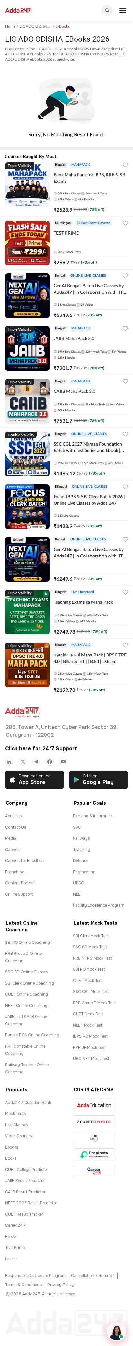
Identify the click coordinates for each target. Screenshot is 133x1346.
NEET (78, 894)
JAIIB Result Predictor (25, 1180)
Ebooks (11, 1147)
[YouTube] (63, 762)
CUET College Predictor (26, 1169)
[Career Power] (94, 1121)
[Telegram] (36, 762)
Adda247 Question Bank (28, 1102)
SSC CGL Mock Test (91, 991)
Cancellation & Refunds (93, 1275)
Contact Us (15, 827)
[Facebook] (50, 762)
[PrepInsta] (94, 1154)
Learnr (11, 1259)
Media (10, 838)
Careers (12, 849)
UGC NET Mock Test (91, 1058)
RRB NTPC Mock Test (92, 958)
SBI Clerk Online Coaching (29, 983)
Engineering (84, 872)
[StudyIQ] (94, 1138)
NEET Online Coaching (26, 1005)
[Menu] (123, 10)
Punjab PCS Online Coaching (32, 1035)
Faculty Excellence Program (98, 905)
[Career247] (94, 1171)
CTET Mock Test (88, 980)
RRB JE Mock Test (89, 1047)
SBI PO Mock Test (89, 969)
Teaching (81, 849)
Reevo (10, 1236)
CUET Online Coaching (26, 994)
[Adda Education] (94, 1105)
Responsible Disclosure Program (35, 1275)
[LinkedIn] (9, 762)
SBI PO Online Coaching (27, 942)
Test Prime (15, 1247)
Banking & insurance (92, 816)
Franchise (14, 872)
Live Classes (16, 1125)
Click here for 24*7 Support (41, 748)
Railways (81, 838)
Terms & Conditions (23, 1284)
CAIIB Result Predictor (25, 1192)
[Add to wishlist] (125, 165)
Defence (80, 860)
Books (10, 1158)
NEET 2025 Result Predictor (31, 1203)
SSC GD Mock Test (90, 947)
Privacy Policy (60, 1284)
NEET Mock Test (87, 1025)
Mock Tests (15, 1113)
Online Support (19, 894)
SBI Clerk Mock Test (91, 936)
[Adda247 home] (18, 10)
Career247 (15, 1225)
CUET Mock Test (88, 1014)
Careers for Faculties (24, 860)
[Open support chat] (116, 1331)
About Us (13, 816)
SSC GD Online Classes (26, 972)
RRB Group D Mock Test (94, 1003)
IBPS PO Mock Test (90, 1036)
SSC (77, 827)
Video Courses (18, 1136)
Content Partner (20, 883)
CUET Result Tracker (24, 1214)
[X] (22, 762)
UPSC (78, 883)
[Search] (107, 10)
